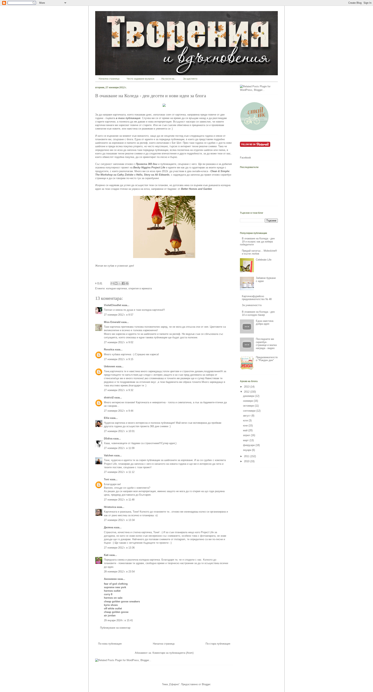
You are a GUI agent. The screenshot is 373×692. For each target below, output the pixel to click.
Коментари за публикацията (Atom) (173, 652)
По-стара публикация (218, 643)
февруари (249, 445)
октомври (249, 405)
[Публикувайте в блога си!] (116, 283)
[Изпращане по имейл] (112, 283)
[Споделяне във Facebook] (123, 283)
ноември (248, 400)
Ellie (106, 417)
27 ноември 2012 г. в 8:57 (118, 314)
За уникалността (251, 305)
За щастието (190, 78)
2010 (247, 461)
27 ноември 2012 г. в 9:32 (118, 390)
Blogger (206, 684)
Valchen (108, 455)
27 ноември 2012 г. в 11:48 (119, 499)
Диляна (108, 527)
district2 (109, 397)
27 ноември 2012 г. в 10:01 (119, 431)
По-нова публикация (110, 643)
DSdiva (108, 438)
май (245, 430)
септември (249, 410)
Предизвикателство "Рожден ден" (267, 359)
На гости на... (168, 78)
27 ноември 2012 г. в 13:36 (119, 547)
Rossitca (109, 349)
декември (249, 396)
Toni (106, 479)
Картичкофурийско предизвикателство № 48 (257, 298)
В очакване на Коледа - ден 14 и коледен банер (258, 313)
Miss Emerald (112, 322)
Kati (106, 555)
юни (245, 425)
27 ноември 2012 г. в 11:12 (119, 472)
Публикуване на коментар (115, 627)
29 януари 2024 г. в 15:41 (118, 620)
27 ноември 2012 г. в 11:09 (119, 448)
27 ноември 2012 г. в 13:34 (119, 520)
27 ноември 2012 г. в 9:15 (118, 359)
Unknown (109, 366)
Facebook (245, 157)
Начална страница (109, 78)
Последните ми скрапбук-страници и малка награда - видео (266, 344)
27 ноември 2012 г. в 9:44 (118, 410)
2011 (247, 456)
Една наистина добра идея (264, 322)
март (246, 440)
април (247, 435)
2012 (247, 391)
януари (247, 450)
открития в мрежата (140, 288)
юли (246, 420)
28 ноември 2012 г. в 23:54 (119, 571)
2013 (247, 386)
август (247, 415)
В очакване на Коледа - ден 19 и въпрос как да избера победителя (257, 241)
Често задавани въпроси (140, 78)
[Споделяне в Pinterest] (127, 283)
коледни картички (116, 288)
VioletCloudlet (112, 305)
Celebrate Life (263, 259)
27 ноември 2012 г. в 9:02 (118, 342)
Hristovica (110, 507)
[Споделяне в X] (120, 283)
